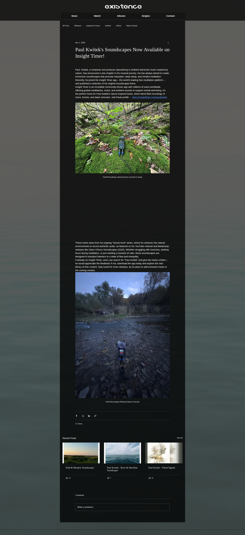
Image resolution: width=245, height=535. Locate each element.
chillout (118, 26)
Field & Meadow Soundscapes (80, 467)
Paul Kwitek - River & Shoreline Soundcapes (122, 469)
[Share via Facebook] (76, 416)
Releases (77, 26)
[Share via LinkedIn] (89, 416)
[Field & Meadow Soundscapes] (81, 453)
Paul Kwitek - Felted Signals (161, 467)
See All (179, 438)
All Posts (66, 26)
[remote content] (122, 212)
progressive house (93, 26)
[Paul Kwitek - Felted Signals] (163, 453)
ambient (108, 26)
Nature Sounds (131, 26)
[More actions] (168, 42)
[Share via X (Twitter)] (83, 416)
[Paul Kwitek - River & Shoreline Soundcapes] (122, 453)
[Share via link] (95, 416)
